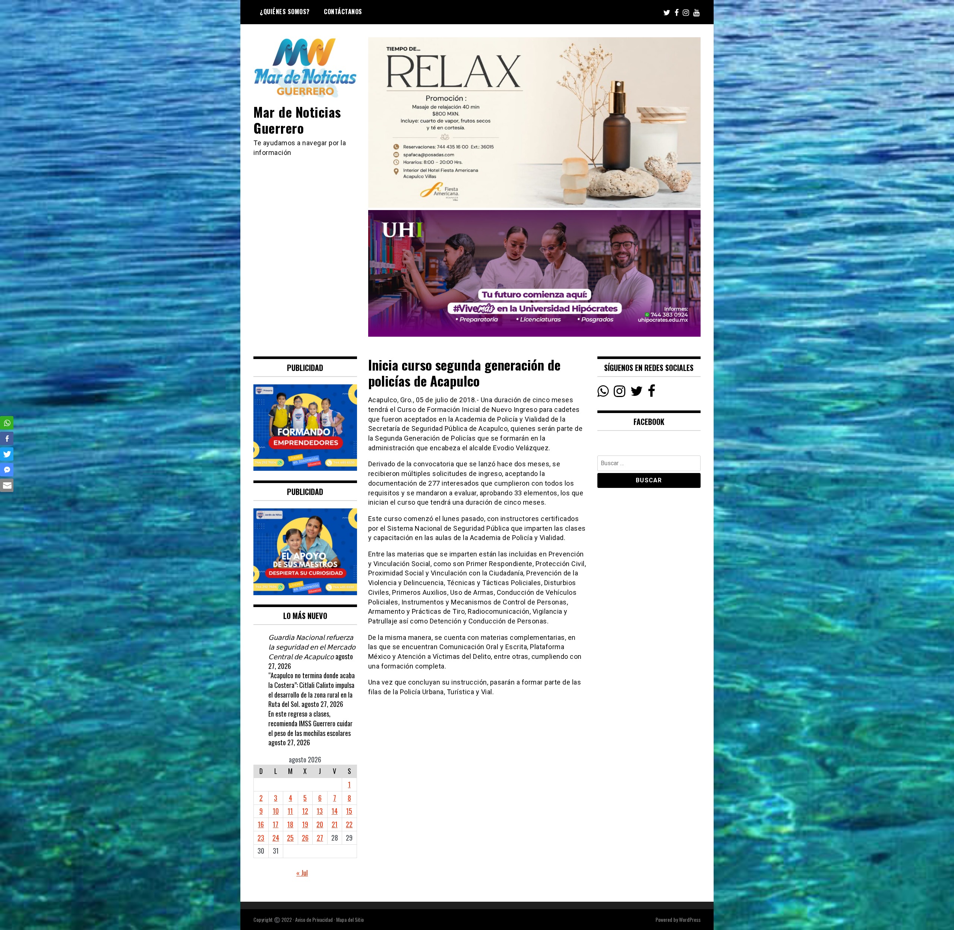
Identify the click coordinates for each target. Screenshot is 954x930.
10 (276, 811)
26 (305, 837)
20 (319, 824)
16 (261, 824)
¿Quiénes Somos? (285, 11)
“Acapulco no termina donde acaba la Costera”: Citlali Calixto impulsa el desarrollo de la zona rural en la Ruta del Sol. (311, 689)
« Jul (302, 872)
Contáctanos (343, 11)
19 (305, 824)
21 (335, 824)
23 (261, 837)
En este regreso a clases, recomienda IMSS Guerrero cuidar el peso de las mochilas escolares (310, 723)
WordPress (690, 919)
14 (335, 811)
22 (349, 824)
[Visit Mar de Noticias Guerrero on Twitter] (637, 393)
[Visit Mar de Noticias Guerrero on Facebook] (652, 393)
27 (320, 837)
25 (290, 837)
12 (305, 811)
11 (290, 811)
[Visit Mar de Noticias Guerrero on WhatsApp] (603, 393)
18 (290, 824)
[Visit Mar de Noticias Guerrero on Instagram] (619, 393)
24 (275, 837)
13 (320, 811)
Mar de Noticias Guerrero (297, 119)
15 (349, 811)
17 (275, 824)
